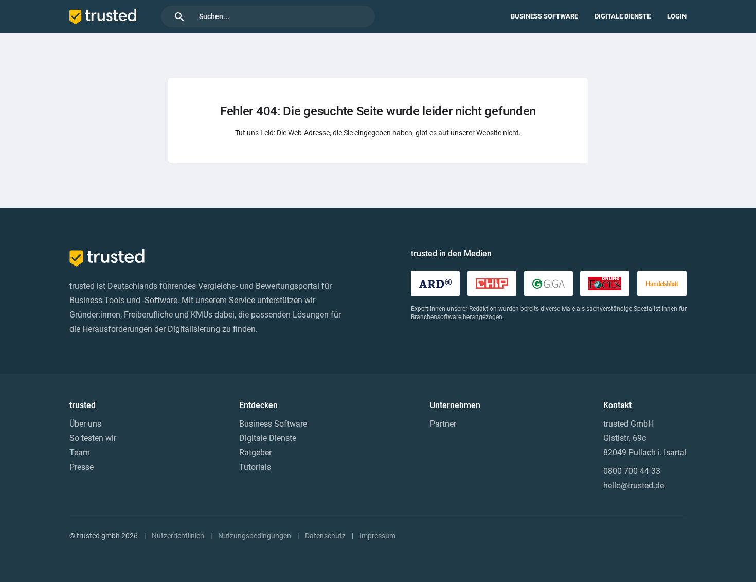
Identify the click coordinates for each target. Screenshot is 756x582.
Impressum (377, 536)
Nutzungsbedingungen (254, 536)
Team (79, 452)
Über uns (85, 424)
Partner (443, 424)
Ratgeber (255, 452)
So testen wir (92, 438)
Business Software (544, 16)
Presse (81, 467)
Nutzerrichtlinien (178, 536)
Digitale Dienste (623, 16)
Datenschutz (325, 536)
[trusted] (102, 16)
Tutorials (255, 467)
